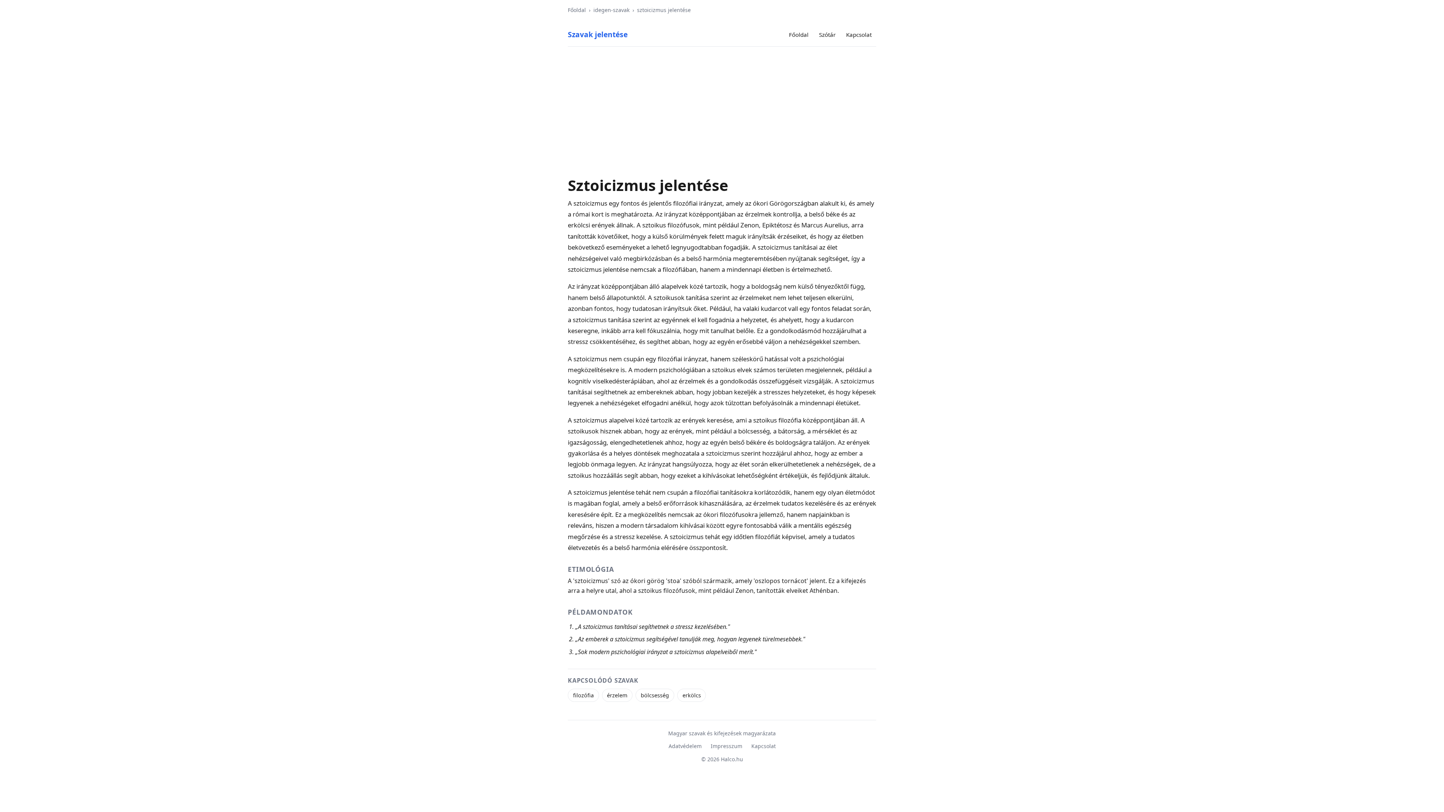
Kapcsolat (859, 34)
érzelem (617, 695)
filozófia (583, 695)
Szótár (827, 34)
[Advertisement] (722, 111)
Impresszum (726, 746)
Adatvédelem (685, 746)
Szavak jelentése (598, 34)
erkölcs (692, 695)
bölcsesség (655, 695)
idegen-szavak (611, 10)
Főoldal (577, 10)
